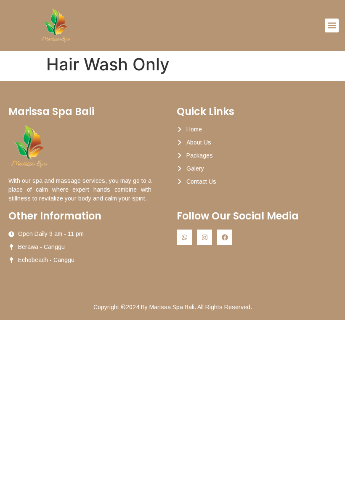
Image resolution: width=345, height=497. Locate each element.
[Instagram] (204, 237)
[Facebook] (224, 237)
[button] (332, 25)
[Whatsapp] (184, 237)
